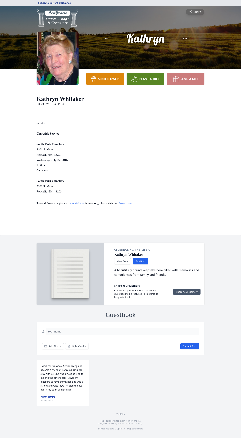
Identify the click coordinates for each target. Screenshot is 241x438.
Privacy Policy (111, 423)
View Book (122, 261)
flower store (125, 203)
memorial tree (76, 203)
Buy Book (141, 261)
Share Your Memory (187, 291)
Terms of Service (129, 423)
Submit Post (189, 346)
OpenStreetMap (124, 428)
